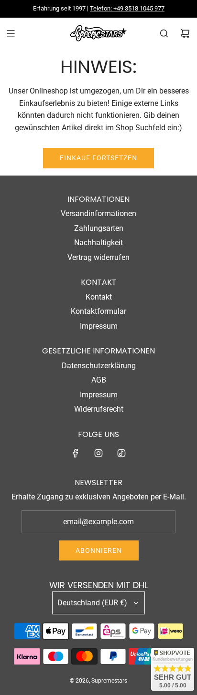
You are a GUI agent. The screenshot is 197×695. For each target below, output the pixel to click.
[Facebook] (75, 453)
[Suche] (164, 33)
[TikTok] (121, 453)
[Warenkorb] (185, 33)
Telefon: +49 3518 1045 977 (127, 8)
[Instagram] (98, 453)
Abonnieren (99, 550)
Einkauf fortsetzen (98, 158)
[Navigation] (10, 33)
